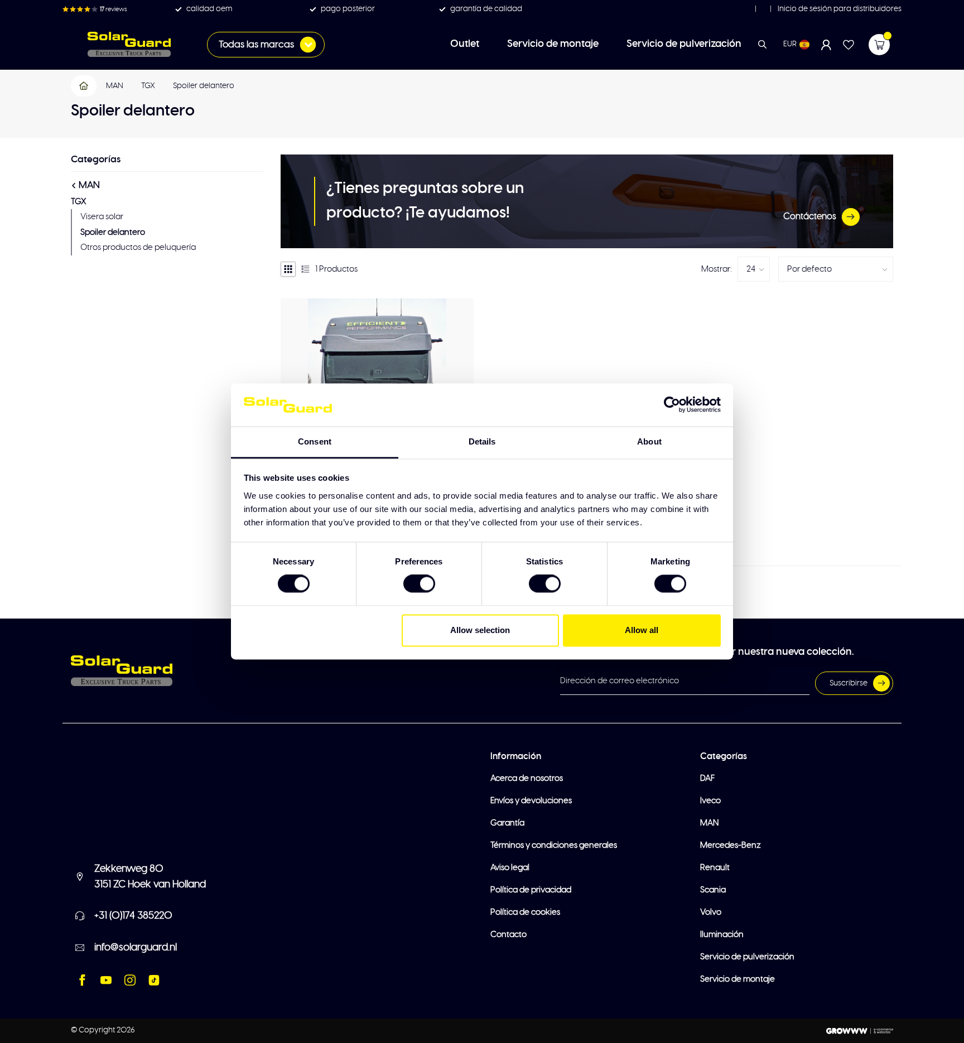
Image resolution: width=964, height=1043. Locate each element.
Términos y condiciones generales (553, 845)
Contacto (508, 934)
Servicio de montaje (553, 44)
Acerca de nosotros (526, 778)
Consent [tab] (314, 441)
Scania (713, 890)
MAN (114, 86)
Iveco (710, 800)
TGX (148, 86)
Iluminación (722, 934)
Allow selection (480, 630)
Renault (715, 867)
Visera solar (101, 217)
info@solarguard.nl (135, 948)
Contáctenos (809, 216)
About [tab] (649, 441)
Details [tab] (482, 441)
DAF (707, 778)
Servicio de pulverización (683, 44)
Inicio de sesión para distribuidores (839, 9)
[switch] (419, 584)
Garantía (507, 823)
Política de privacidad (530, 890)
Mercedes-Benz (730, 845)
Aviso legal (509, 867)
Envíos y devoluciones (531, 800)
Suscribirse (848, 683)
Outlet (464, 44)
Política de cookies (525, 912)
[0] (879, 44)
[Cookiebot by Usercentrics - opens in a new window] (672, 405)
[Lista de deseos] (848, 44)
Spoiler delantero (203, 86)
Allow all (641, 630)
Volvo (710, 912)
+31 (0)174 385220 (133, 916)
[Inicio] (84, 85)
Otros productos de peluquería (138, 247)
